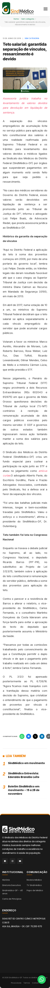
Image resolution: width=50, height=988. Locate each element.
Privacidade (16, 983)
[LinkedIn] (41, 736)
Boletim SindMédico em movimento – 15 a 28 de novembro (23, 790)
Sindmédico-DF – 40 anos (12, 892)
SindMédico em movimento (26, 763)
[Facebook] (28, 736)
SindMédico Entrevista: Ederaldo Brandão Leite (23, 775)
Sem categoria (27, 19)
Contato (35, 983)
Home (16, 19)
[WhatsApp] (21, 736)
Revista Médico (34, 879)
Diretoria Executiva (11, 885)
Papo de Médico (35, 890)
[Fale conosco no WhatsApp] (42, 979)
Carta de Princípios (11, 898)
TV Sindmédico (34, 885)
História (6, 879)
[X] (35, 736)
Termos (26, 983)
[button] (46, 8)
